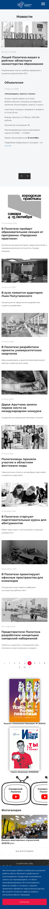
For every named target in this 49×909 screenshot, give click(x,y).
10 (24, 667)
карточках (23, 160)
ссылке (8, 145)
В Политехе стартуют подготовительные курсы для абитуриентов (24, 520)
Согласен (24, 902)
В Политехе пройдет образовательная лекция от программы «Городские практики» (22, 233)
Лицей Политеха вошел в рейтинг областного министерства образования (22, 61)
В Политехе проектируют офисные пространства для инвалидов (22, 578)
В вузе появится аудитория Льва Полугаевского (22, 294)
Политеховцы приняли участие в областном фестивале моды (19, 462)
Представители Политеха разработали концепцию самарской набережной (21, 635)
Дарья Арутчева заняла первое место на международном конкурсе (21, 408)
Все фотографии (24, 851)
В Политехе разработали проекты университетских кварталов (22, 350)
